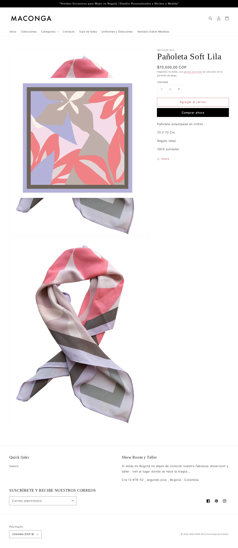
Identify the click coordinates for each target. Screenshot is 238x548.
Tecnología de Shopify (217, 534)
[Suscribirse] (72, 501)
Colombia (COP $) (23, 534)
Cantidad (162, 81)
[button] (210, 18)
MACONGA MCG (198, 534)
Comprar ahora (193, 112)
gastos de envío (193, 71)
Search (14, 466)
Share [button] (165, 158)
